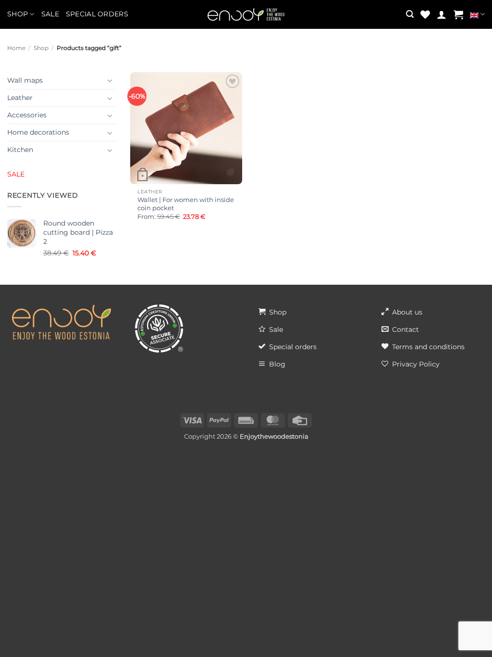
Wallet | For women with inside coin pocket (185, 204)
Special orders (97, 14)
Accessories (27, 115)
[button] (410, 14)
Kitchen (20, 149)
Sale (50, 14)
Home (16, 48)
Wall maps (25, 80)
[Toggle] (110, 80)
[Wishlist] (425, 14)
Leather (20, 97)
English (477, 14)
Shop (17, 14)
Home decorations (38, 132)
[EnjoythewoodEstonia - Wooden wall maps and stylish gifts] (246, 14)
